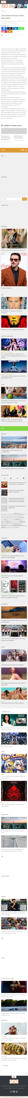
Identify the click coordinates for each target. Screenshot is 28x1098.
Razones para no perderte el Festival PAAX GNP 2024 (5, 137)
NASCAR (3, 523)
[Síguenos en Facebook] (23, 150)
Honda (17, 517)
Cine (5, 516)
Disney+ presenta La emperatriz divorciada (13, 250)
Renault (24, 525)
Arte (11, 514)
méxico (17, 522)
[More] (10, 31)
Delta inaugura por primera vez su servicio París (12, 468)
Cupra (12, 516)
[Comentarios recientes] (17, 478)
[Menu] (26, 2)
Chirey (2, 516)
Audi (13, 514)
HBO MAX (10, 517)
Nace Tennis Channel (7, 746)
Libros (17, 519)
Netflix (21, 523)
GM (7, 518)
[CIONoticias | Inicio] (4, 2)
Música (3, 11)
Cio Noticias (5, 1065)
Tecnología (3, 553)
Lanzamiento (11, 520)
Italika (2, 519)
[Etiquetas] (23, 478)
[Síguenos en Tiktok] (26, 150)
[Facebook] (4, 28)
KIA (5, 520)
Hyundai (21, 518)
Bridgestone (23, 514)
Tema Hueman (21, 1088)
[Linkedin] (15, 28)
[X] (10, 28)
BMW (19, 514)
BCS (16, 514)
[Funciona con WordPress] (9, 1088)
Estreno (19, 516)
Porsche (9, 526)
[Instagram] (4, 31)
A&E (2, 514)
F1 (22, 516)
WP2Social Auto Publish (8, 1097)
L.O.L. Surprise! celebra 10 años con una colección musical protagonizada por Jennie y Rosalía (13, 355)
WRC (18, 527)
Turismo (10, 527)
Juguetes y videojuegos (7, 352)
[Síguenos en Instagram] (21, 150)
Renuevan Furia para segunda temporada (12, 329)
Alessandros (5, 514)
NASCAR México (10, 523)
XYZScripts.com (21, 1097)
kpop (7, 519)
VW (16, 527)
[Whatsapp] (21, 28)
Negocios (16, 523)
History (14, 517)
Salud (3, 527)
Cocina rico (4, 1036)
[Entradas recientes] (4, 478)
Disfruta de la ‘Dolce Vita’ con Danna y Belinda (12, 703)
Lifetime (22, 519)
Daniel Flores (6, 21)
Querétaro (17, 525)
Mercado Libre (13, 522)
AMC (9, 514)
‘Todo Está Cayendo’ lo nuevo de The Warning (12, 665)
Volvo (14, 527)
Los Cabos (5, 521)
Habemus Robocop (6, 288)
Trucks (7, 527)
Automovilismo (4, 593)
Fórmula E (4, 518)
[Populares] (11, 478)
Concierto (8, 516)
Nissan (3, 525)
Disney (15, 516)
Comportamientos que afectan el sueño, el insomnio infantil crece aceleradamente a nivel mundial (16, 500)
